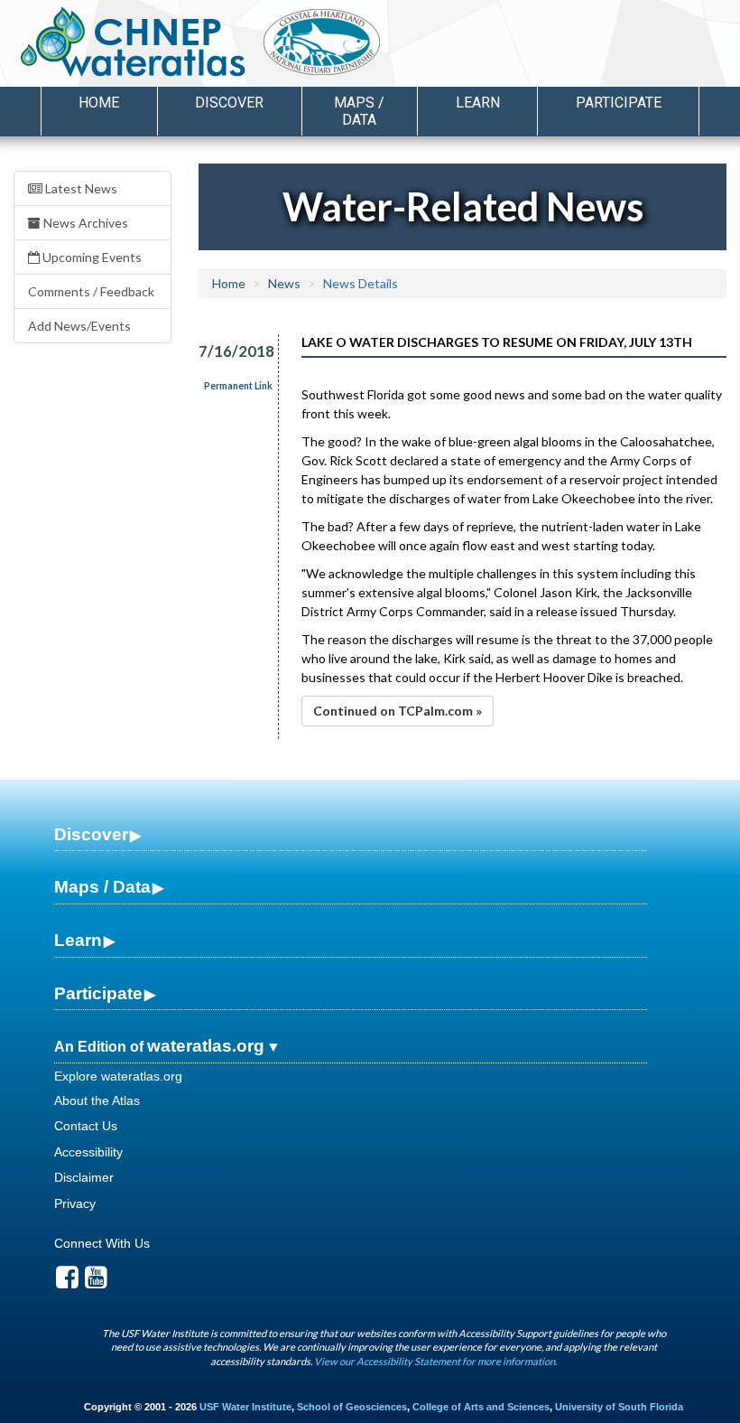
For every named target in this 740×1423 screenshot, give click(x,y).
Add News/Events (79, 325)
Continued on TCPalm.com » (397, 710)
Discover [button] (229, 102)
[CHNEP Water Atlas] (129, 41)
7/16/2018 (228, 351)
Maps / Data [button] (359, 111)
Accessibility (88, 1152)
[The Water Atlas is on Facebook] (67, 1282)
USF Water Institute (245, 1406)
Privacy (75, 1203)
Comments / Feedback (91, 291)
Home (99, 102)
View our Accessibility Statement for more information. (435, 1361)
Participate (98, 993)
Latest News (79, 188)
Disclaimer (84, 1177)
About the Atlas (97, 1100)
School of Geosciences (352, 1406)
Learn (78, 940)
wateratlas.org (205, 1045)
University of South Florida (619, 1406)
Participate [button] (618, 102)
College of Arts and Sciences (481, 1406)
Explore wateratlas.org (118, 1076)
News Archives (84, 222)
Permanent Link (238, 385)
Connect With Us (102, 1243)
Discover (91, 834)
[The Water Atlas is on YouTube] (96, 1282)
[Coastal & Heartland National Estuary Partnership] (370, 46)
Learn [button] (478, 102)
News (284, 283)
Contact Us (85, 1126)
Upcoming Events (91, 257)
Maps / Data (102, 886)
